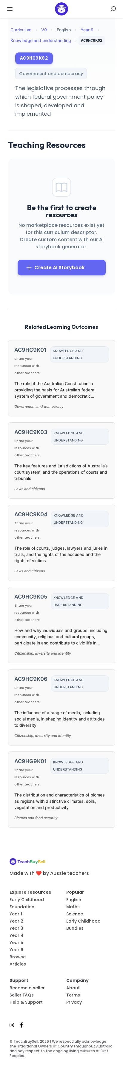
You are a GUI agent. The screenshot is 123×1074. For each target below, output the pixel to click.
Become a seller (27, 988)
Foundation (22, 907)
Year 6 (16, 950)
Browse (18, 957)
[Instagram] (13, 1025)
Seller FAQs (22, 995)
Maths (73, 907)
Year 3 (16, 928)
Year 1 (16, 914)
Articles (18, 964)
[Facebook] (21, 1025)
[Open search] (113, 9)
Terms (73, 995)
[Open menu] (10, 9)
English (73, 900)
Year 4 (17, 935)
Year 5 (16, 943)
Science (74, 914)
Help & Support (26, 1002)
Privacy (74, 1002)
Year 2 (16, 921)
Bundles (75, 928)
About (73, 988)
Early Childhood (27, 900)
